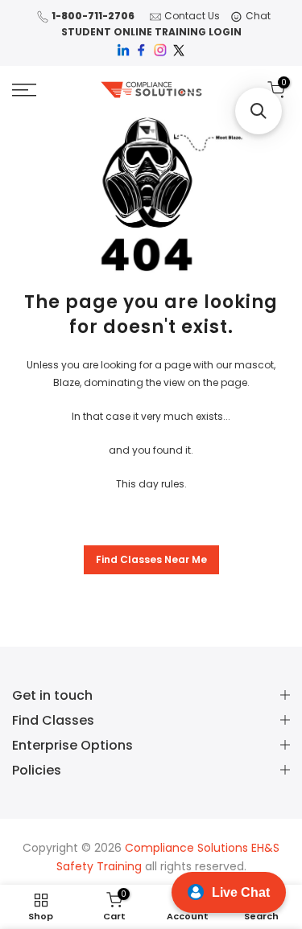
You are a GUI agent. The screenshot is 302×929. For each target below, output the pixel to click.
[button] (258, 111)
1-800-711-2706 (93, 16)
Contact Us (192, 16)
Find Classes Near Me (151, 559)
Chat (258, 16)
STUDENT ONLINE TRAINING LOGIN (151, 32)
